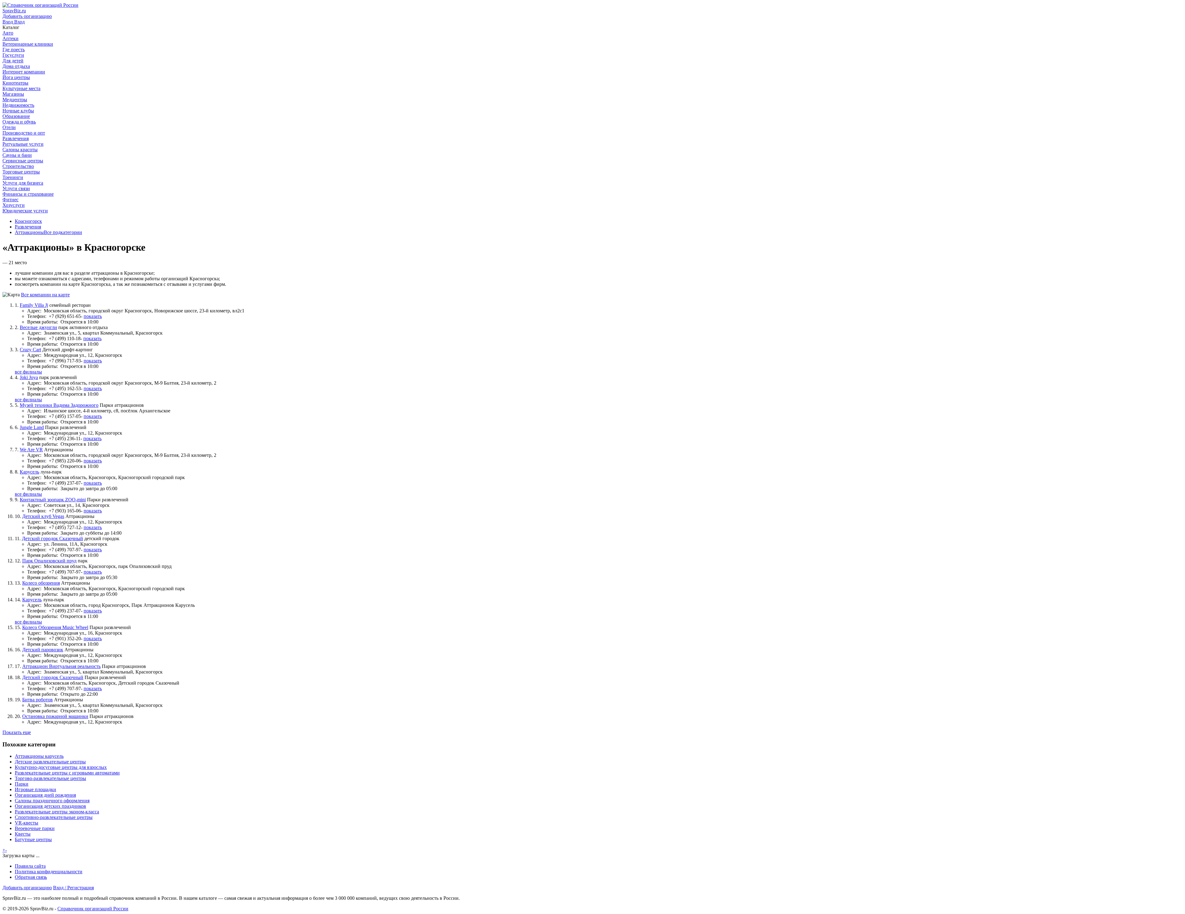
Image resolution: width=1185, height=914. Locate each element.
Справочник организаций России (92, 908)
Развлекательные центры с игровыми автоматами (67, 772)
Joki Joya (29, 377)
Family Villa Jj (34, 305)
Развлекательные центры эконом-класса (57, 811)
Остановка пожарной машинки (55, 716)
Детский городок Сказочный (52, 538)
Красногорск (28, 221)
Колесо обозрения (41, 583)
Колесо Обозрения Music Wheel (55, 627)
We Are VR (31, 449)
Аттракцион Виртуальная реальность (61, 666)
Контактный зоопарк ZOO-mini (53, 499)
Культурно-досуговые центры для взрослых (61, 767)
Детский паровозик (42, 649)
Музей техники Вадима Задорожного (59, 405)
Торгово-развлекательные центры (50, 778)
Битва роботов (37, 699)
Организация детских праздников (50, 806)
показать (93, 316)
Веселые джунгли (38, 327)
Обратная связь (31, 877)
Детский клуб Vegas (43, 516)
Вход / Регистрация (73, 887)
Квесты (23, 834)
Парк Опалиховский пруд (49, 560)
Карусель (29, 471)
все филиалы (28, 371)
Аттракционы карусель (39, 756)
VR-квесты (26, 822)
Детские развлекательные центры (50, 761)
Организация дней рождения (45, 795)
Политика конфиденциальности (48, 871)
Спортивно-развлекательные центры (54, 817)
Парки (21, 784)
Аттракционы (29, 232)
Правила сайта (30, 866)
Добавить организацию (27, 887)
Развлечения (28, 226)
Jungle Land (32, 427)
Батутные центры (33, 839)
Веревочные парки (35, 828)
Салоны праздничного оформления (52, 800)
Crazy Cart (30, 349)
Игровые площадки (35, 789)
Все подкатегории (63, 232)
